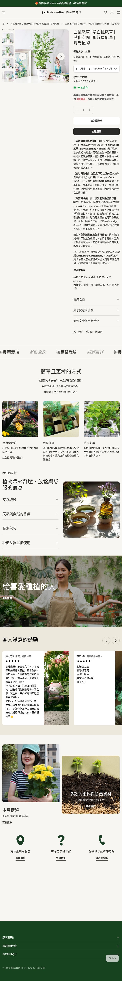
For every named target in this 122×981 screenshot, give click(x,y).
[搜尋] (105, 12)
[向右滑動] (61, 56)
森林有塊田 (17, 967)
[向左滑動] (23, 56)
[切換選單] (3, 12)
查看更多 (7, 822)
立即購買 (96, 131)
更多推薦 (7, 598)
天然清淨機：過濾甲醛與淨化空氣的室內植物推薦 (34, 23)
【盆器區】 (82, 98)
